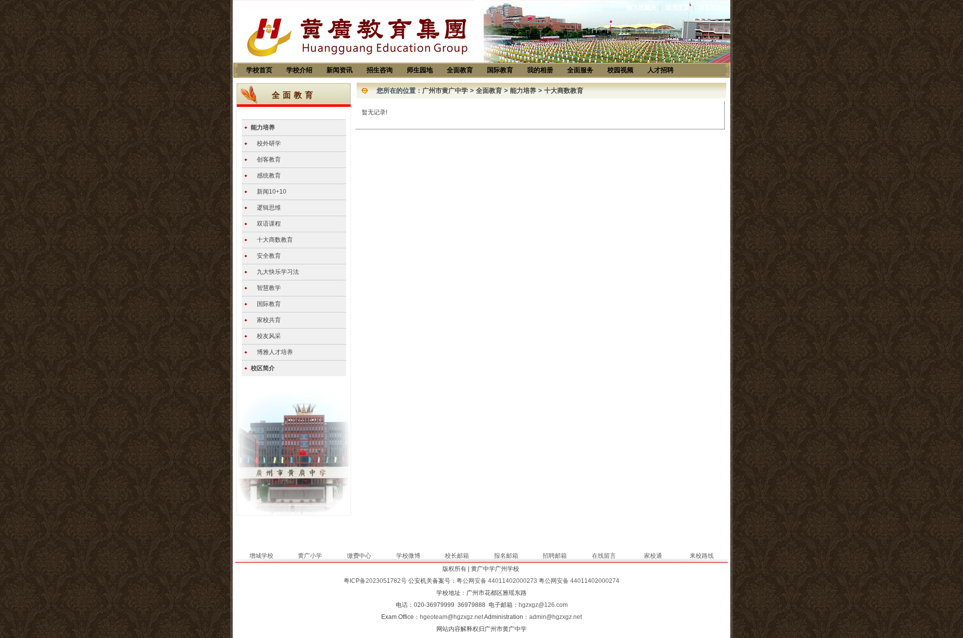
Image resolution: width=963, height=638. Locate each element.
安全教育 (269, 255)
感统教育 (269, 175)
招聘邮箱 (555, 555)
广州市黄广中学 (445, 90)
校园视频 (620, 70)
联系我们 (711, 7)
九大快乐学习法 (278, 271)
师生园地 (420, 70)
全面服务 (580, 70)
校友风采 (269, 336)
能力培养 (263, 127)
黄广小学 (310, 555)
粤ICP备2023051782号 (375, 580)
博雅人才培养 (275, 352)
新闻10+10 (271, 191)
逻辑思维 (269, 207)
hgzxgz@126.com (543, 604)
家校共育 (269, 320)
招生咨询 (380, 70)
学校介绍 (299, 70)
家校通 (653, 555)
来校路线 (702, 555)
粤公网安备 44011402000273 (496, 580)
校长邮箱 (457, 555)
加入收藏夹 (641, 7)
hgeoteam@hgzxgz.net (451, 616)
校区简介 (263, 368)
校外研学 (269, 143)
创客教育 (269, 159)
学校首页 (259, 70)
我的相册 (540, 70)
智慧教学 (269, 287)
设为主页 (678, 7)
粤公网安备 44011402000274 (579, 580)
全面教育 (460, 70)
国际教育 (500, 70)
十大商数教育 (275, 239)
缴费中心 (359, 555)
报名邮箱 (506, 555)
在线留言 (604, 555)
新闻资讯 (340, 70)
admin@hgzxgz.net (555, 616)
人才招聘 (661, 70)
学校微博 (408, 555)
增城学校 (261, 555)
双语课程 (269, 223)
